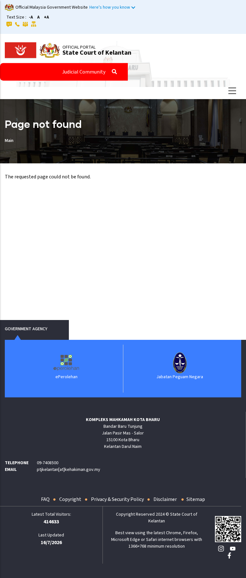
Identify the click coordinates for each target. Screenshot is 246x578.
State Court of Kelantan (96, 52)
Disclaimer (165, 499)
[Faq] (9, 24)
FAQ (45, 499)
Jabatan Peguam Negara (179, 377)
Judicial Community (83, 71)
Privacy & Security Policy (117, 499)
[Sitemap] (34, 24)
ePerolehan (66, 377)
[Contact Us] (17, 24)
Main (9, 140)
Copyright (70, 499)
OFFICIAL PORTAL (78, 47)
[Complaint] (25, 24)
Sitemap (195, 499)
